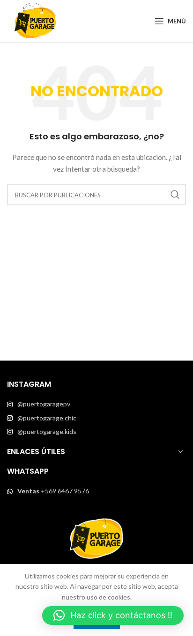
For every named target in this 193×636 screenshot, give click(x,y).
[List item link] (96, 404)
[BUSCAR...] (175, 194)
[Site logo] (35, 20)
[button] (113, 615)
